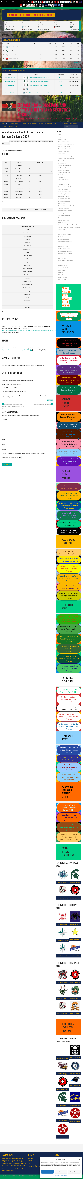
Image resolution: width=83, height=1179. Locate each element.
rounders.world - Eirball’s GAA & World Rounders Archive (69, 638)
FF (50, 43)
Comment (5, 419)
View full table (77, 62)
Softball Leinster (62, 163)
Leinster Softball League (64, 165)
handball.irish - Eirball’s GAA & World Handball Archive (68, 629)
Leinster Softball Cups (64, 170)
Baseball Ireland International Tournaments (69, 227)
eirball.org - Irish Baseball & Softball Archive (69, 351)
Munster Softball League (64, 191)
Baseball (50, 400)
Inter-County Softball (63, 196)
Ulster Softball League (64, 179)
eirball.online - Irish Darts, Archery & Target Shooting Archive (69, 716)
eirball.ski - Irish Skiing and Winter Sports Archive (69, 708)
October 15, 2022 (9, 92)
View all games (77, 96)
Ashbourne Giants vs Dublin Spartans (39, 81)
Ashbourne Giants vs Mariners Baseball (39, 92)
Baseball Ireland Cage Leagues (66, 144)
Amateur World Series (63, 208)
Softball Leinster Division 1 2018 (43, 404)
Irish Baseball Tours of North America (67, 205)
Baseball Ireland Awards (64, 151)
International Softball (63, 263)
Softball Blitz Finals (63, 256)
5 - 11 (60, 85)
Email (4, 444)
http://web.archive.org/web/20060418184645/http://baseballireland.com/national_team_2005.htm (29, 330)
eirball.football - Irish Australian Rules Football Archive (69, 495)
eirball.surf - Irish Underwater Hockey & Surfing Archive (69, 807)
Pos (3, 43)
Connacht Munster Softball (65, 186)
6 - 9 (60, 89)
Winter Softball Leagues (64, 248)
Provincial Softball (33, 123)
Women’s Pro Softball (63, 267)
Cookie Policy (57, 1175)
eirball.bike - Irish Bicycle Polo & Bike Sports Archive (69, 587)
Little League (23, 123)
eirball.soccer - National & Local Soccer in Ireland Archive (68, 461)
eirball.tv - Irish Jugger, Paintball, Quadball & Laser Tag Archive (69, 827)
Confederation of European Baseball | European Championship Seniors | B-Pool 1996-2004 (14, 406)
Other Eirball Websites (13, 126)
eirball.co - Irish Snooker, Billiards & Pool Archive (69, 531)
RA (78, 43)
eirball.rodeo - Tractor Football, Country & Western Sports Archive (69, 837)
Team (7, 43)
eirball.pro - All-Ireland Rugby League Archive (69, 487)
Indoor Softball (62, 244)
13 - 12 (60, 92)
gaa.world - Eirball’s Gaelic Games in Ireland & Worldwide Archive (69, 619)
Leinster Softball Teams (64, 172)
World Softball (61, 270)
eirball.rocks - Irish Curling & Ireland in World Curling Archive (69, 726)
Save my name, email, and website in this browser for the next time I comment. (24, 453)
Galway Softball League (64, 189)
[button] (80, 1159)
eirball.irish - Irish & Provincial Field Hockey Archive (69, 434)
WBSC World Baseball (52, 123)
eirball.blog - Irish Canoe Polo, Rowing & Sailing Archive (69, 568)
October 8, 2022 (9, 89)
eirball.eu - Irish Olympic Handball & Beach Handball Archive (69, 750)
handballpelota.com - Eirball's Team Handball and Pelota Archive (69, 767)
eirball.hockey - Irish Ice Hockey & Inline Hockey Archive (69, 360)
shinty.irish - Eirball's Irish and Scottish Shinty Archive (69, 758)
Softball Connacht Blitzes (64, 198)
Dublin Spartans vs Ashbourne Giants (39, 77)
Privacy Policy (64, 1175)
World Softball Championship (65, 260)
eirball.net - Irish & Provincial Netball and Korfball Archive (69, 444)
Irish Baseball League (63, 141)
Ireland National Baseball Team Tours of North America (39, 141)
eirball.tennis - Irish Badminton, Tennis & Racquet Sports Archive (68, 515)
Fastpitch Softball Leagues (65, 241)
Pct (64, 43)
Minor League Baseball (64, 215)
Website (4, 449)
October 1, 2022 (9, 85)
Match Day (74, 74)
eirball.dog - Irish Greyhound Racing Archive (69, 552)
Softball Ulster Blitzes (63, 184)
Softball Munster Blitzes (64, 201)
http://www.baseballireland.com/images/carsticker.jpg (17, 350)
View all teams (77, 901)
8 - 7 (60, 77)
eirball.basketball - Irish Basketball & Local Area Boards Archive (68, 370)
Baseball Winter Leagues (64, 234)
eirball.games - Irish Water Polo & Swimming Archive (68, 560)
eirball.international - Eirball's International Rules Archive (69, 658)
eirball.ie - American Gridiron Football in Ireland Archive (69, 343)
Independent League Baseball (65, 217)
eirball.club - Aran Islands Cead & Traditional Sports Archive (68, 668)
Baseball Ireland (14, 123)
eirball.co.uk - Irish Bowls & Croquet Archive (69, 524)
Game (36, 74)
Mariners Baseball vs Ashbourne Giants (39, 89)
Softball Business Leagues (65, 251)
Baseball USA (42, 123)
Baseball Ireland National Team (17, 141)
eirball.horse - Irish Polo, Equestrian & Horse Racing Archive (69, 578)
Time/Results (60, 74)
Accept (47, 1171)
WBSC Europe (61, 222)
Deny (60, 1171)
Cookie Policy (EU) (62, 277)
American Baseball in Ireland (65, 210)
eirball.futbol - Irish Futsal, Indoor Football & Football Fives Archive (69, 505)
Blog (7, 123)
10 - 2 (60, 81)
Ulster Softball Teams (63, 182)
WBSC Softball (73, 123)
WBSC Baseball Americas (64, 232)
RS (71, 43)
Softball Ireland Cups (63, 239)
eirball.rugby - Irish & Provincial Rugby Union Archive (68, 416)
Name (4, 439)
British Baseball (62, 229)
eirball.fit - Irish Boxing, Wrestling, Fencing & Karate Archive (68, 699)
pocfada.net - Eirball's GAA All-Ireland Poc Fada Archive (69, 648)
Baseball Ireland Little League (65, 156)
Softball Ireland (64, 123)
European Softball (62, 265)
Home (3, 123)
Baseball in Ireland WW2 (64, 149)
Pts (56, 43)
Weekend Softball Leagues (65, 253)
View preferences (74, 1171)
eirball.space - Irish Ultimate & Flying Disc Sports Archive (69, 817)
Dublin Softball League (64, 167)
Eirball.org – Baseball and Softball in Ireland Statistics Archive (43, 110)
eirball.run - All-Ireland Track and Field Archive (68, 690)
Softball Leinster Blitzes (64, 175)
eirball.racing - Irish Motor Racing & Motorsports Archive (68, 595)
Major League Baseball (64, 213)
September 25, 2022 (9, 77)
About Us (4, 126)
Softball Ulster (62, 177)
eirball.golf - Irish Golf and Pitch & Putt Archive (68, 452)
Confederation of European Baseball (67, 225)
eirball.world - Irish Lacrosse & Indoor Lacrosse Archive (69, 380)
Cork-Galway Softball (63, 194)
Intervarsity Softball (63, 246)
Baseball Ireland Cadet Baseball (66, 158)
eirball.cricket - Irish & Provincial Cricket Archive (68, 425)
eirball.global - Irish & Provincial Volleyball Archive (69, 389)
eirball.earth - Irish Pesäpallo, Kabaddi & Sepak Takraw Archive (69, 777)
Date (9, 74)
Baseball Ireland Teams (64, 146)
